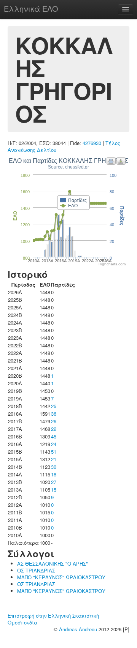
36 (53, 413)
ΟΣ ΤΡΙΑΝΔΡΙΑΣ (36, 570)
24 (53, 444)
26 (53, 421)
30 (53, 466)
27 (53, 482)
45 (53, 436)
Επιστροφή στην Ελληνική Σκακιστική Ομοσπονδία (53, 619)
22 (53, 428)
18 (53, 474)
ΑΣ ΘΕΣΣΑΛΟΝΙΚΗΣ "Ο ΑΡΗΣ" (52, 563)
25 (53, 406)
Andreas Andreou (78, 629)
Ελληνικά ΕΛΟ (31, 8)
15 (53, 489)
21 (53, 459)
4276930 (92, 143)
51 (53, 451)
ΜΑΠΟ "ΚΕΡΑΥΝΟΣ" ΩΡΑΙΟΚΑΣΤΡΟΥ (61, 577)
